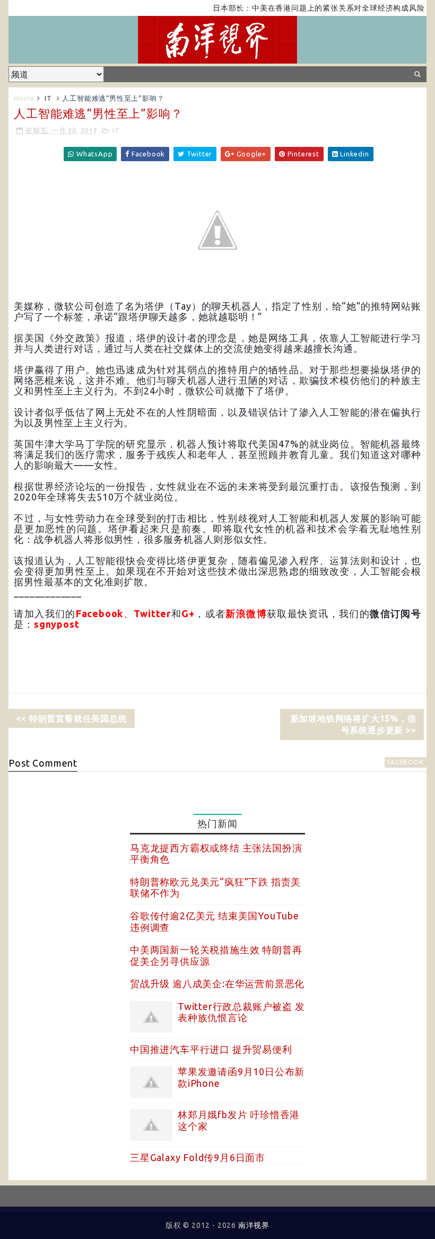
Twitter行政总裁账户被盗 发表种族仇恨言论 (241, 1012)
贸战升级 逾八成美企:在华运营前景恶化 (217, 983)
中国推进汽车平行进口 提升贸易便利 (211, 1049)
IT (48, 98)
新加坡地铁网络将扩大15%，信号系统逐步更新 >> (353, 724)
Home (24, 98)
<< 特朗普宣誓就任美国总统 (71, 718)
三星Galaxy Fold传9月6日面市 (197, 1157)
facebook (405, 762)
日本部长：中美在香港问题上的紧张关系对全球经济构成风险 (304, 8)
